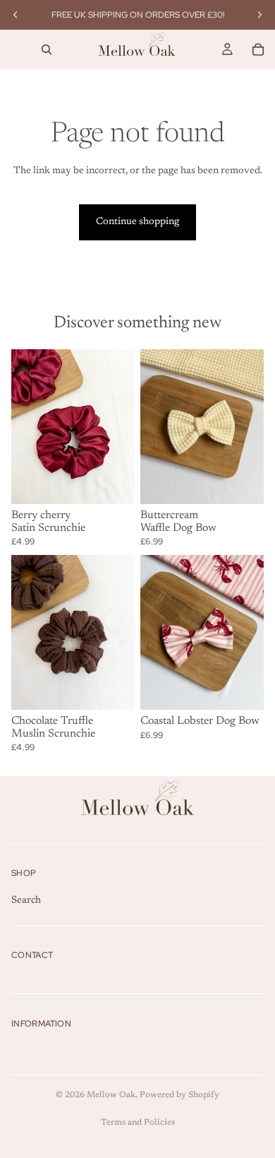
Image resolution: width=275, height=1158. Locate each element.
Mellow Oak (111, 1095)
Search (26, 901)
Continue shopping (137, 222)
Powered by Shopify (179, 1095)
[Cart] (258, 49)
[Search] (46, 49)
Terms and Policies (138, 1122)
